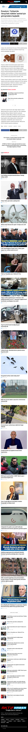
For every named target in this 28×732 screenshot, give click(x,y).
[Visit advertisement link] (14, 7)
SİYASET (12, 719)
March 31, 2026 (11, 95)
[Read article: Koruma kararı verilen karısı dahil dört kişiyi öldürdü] (14, 414)
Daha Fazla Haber (14, 612)
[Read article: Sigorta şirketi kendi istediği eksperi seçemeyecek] (14, 314)
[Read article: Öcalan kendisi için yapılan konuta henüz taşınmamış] (14, 440)
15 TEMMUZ (9, 721)
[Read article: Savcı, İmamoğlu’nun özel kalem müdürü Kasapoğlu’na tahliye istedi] (14, 490)
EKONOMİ (17, 719)
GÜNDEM (2, 719)
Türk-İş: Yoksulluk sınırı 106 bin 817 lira (11, 274)
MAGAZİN (3, 722)
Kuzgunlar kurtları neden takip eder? (10, 375)
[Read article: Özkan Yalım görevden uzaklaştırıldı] (4, 100)
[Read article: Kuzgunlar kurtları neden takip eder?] (14, 365)
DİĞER (7, 722)
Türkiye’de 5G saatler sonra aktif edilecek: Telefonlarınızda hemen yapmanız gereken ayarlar (16, 683)
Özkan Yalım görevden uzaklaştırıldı (15, 98)
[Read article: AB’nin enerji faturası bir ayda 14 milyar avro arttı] (14, 214)
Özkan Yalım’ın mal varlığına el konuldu (15, 695)
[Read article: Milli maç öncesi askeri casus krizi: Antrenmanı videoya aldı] (14, 389)
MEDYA (23, 721)
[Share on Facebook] (5, 44)
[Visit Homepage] (14, 2)
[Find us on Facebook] (1, 728)
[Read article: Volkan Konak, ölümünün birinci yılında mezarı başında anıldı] (14, 339)
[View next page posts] (15, 105)
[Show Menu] (1, 2)
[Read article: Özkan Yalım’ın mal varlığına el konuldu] (3, 696)
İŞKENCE (19, 721)
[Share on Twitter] (14, 44)
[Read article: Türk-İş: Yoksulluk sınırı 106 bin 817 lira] (14, 263)
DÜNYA (22, 719)
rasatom (10, 126)
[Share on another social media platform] (23, 44)
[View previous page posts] (13, 105)
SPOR (15, 721)
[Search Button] (26, 2)
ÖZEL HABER (3, 721)
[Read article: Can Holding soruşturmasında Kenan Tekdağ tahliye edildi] (4, 94)
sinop (19, 126)
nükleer (5, 126)
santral (15, 126)
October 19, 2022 (4, 25)
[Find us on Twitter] (3, 728)
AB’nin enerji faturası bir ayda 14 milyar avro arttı (13, 224)
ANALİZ (7, 719)
